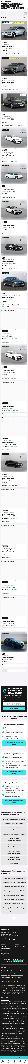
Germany (10, 981)
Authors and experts (6, 948)
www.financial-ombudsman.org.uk (11, 1038)
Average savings (5, 1000)
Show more (13, 863)
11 (18, 671)
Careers (17, 944)
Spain (17, 981)
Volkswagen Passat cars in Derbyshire (14, 819)
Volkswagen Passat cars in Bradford (14, 886)
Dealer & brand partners (20, 946)
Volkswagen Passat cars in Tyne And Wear (14, 858)
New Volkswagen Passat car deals (14, 743)
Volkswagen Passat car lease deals (14, 801)
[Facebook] (2, 940)
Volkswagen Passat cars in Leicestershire (14, 829)
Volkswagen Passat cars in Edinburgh (14, 908)
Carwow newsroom (5, 950)
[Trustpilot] (14, 961)
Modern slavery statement (17, 975)
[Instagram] (10, 940)
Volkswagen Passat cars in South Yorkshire (14, 852)
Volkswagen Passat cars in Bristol (14, 891)
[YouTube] (14, 940)
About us (3, 944)
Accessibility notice (5, 977)
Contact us (3, 946)
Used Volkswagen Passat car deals (14, 772)
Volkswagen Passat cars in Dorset (14, 823)
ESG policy (12, 973)
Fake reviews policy (5, 975)
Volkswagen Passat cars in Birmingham (14, 878)
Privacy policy (19, 973)
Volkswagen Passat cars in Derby (14, 903)
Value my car (14, 708)
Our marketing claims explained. (9, 997)
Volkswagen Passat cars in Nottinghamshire (14, 839)
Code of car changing (16, 977)
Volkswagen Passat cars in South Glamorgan (14, 846)
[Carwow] (6, 1)
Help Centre (5, 929)
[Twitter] (6, 940)
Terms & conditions (5, 970)
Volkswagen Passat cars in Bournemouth (14, 882)
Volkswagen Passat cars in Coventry (14, 899)
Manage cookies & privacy (17, 970)
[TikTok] (18, 940)
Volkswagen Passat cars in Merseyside (14, 834)
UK (4, 981)
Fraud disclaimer (5, 973)
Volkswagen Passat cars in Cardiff (14, 895)
